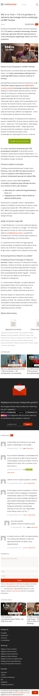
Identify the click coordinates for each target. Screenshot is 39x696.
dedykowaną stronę (15, 233)
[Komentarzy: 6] (36, 24)
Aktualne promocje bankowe (9, 335)
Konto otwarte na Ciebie (29, 338)
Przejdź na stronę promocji (19, 141)
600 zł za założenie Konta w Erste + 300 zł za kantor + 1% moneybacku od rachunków (13, 371)
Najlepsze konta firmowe (9, 651)
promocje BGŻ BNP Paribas (9, 343)
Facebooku (12, 412)
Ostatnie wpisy (6, 600)
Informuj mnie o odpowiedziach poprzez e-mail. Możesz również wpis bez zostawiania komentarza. (17, 591)
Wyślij (19, 580)
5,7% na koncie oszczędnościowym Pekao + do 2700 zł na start (12, 619)
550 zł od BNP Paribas (26, 333)
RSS (2, 680)
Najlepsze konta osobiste (9, 649)
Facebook (4, 672)
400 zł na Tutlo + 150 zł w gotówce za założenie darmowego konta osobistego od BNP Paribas (19, 17)
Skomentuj (5, 554)
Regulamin (4, 682)
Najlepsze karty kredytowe (9, 654)
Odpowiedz (29, 448)
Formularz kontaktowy (8, 677)
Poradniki (4, 633)
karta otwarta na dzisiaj (13, 338)
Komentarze (5, 435)
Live (10, 4)
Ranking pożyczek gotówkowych (11, 661)
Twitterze (30, 412)
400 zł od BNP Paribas (11, 333)
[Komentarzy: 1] (24, 365)
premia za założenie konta (25, 340)
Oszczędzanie (5, 640)
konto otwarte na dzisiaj (8, 340)
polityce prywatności (20, 692)
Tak (35, 692)
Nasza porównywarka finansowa (11, 663)
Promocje (4, 638)
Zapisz (28, 424)
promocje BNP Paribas (26, 343)
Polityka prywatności (7, 684)
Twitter (3, 675)
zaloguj (21, 586)
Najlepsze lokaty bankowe (9, 656)
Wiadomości (4, 635)
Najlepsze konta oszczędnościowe (11, 659)
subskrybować (15, 591)
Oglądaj (4, 415)
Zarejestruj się (11, 586)
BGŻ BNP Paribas (24, 335)
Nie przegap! (5, 352)
